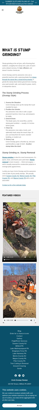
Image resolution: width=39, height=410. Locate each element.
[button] (3, 10)
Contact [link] (19, 336)
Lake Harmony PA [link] (19, 353)
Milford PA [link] (19, 346)
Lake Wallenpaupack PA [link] (19, 348)
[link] (19, 10)
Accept (19, 405)
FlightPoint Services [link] (19, 341)
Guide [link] (19, 368)
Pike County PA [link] (19, 361)
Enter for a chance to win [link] (19, 333)
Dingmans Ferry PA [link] (19, 351)
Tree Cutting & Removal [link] (19, 363)
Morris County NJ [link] (19, 356)
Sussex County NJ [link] (19, 343)
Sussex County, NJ (12, 176)
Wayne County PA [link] (19, 358)
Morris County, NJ (26, 176)
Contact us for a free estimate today (14, 185)
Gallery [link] (19, 338)
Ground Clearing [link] (19, 366)
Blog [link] (19, 331)
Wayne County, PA (19, 178)
